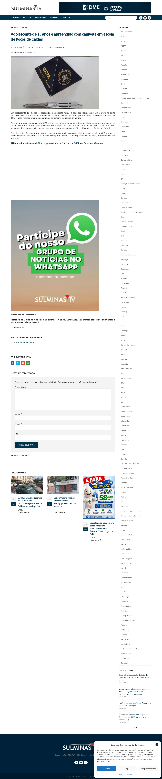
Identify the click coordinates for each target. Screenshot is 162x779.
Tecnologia (125, 596)
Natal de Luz (125, 440)
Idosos (123, 335)
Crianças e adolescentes (130, 183)
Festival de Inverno (128, 297)
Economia (124, 240)
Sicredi (123, 568)
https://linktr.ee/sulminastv (23, 342)
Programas (54, 18)
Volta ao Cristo (126, 653)
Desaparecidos (127, 207)
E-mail (18, 424)
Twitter (18, 363)
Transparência (126, 615)
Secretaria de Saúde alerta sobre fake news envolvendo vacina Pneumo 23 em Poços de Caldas (66, 528)
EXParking (125, 283)
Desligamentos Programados (132, 212)
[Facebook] (141, 18)
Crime (28, 47)
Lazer (123, 402)
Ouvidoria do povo (128, 473)
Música (123, 435)
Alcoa (123, 55)
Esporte (124, 278)
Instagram (86, 762)
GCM (123, 316)
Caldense (124, 93)
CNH (122, 145)
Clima (123, 141)
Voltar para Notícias (21, 27)
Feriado (124, 293)
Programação (40, 18)
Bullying (124, 89)
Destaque (35, 47)
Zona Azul (125, 658)
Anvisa (123, 60)
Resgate (124, 525)
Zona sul (124, 663)
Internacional (126, 378)
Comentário (21, 387)
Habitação (125, 331)
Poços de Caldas (52, 47)
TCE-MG (124, 592)
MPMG (123, 430)
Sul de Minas (126, 582)
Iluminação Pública (128, 345)
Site (16, 433)
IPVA (122, 388)
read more (23, 512)
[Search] (133, 18)
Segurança (125, 554)
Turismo (124, 625)
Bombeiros (125, 79)
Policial (62, 47)
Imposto (124, 350)
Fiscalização (125, 302)
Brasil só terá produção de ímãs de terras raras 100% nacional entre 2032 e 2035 (102, 502)
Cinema (124, 136)
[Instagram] (149, 18)
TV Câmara (125, 630)
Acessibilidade (126, 32)
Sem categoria (126, 558)
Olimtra (123, 454)
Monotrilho (125, 425)
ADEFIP (123, 46)
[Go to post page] (27, 485)
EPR (122, 274)
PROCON (124, 506)
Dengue (124, 198)
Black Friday (125, 74)
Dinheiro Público (127, 221)
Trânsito (124, 611)
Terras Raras (126, 606)
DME (122, 236)
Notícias (16, 18)
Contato (66, 18)
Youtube (81, 762)
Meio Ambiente (126, 411)
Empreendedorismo (128, 255)
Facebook (12, 363)
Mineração (125, 421)
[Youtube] (145, 18)
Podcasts (27, 18)
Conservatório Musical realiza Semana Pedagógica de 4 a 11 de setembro (29, 501)
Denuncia (124, 202)
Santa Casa (125, 539)
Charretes (125, 122)
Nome (18, 414)
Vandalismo (125, 644)
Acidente (124, 41)
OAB (122, 449)
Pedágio (124, 483)
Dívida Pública (126, 226)
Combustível (125, 150)
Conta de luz (125, 164)
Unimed (124, 634)
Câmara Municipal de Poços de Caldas (135, 98)
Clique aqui (16, 327)
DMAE (123, 231)
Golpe (123, 321)
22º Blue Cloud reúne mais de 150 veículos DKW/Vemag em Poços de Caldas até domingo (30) (133, 691)
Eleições (124, 250)
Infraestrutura (126, 369)
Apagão (124, 65)
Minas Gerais (126, 416)
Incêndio (124, 354)
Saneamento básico (128, 535)
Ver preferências (148, 768)
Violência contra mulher (130, 649)
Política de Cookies (126, 774)
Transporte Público (128, 620)
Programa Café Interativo (130, 516)
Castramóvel (126, 108)
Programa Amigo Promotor (131, 511)
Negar (127, 768)
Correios (124, 169)
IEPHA (123, 340)
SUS (122, 587)
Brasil (123, 84)
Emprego (124, 259)
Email (23, 363)
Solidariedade (126, 577)
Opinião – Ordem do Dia (130, 464)
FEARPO (124, 288)
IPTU (122, 383)
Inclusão (124, 359)
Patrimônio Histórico (128, 478)
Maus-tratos (125, 407)
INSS (122, 373)
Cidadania (125, 127)
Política (123, 497)
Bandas (124, 70)
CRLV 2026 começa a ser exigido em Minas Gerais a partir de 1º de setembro (134, 677)
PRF (122, 502)
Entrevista (125, 269)
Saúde (123, 544)
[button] (157, 745)
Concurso (124, 155)
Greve (123, 326)
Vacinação (125, 639)
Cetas (123, 117)
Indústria (124, 364)
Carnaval (124, 103)
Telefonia (124, 601)
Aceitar (106, 768)
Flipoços (124, 307)
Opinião (124, 459)
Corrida (124, 174)
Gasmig (124, 312)
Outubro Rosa (126, 468)
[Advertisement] (63, 172)
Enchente (124, 264)
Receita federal (127, 521)
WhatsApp (28, 363)
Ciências (124, 131)
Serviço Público (127, 563)
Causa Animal (126, 112)
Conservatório (126, 160)
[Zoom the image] (105, 3)
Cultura (123, 193)
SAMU (123, 530)
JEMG (123, 392)
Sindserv (124, 573)
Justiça (123, 397)
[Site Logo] (26, 7)
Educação (124, 245)
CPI (122, 179)
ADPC (123, 51)
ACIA (122, 36)
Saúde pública (126, 549)
